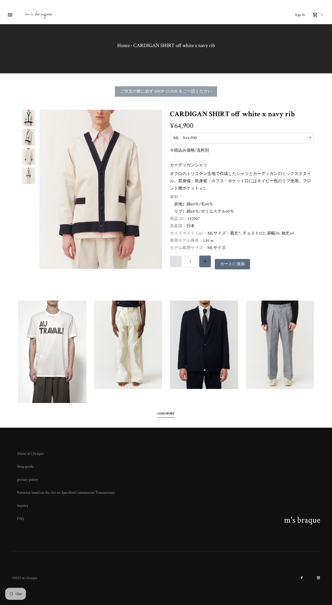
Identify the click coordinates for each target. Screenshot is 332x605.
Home (123, 45)
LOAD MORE (166, 413)
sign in (300, 14)
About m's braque (30, 453)
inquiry (22, 505)
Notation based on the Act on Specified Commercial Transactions (66, 492)
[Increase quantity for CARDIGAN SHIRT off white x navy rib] (205, 261)
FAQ (20, 518)
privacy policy (27, 479)
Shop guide (25, 466)
